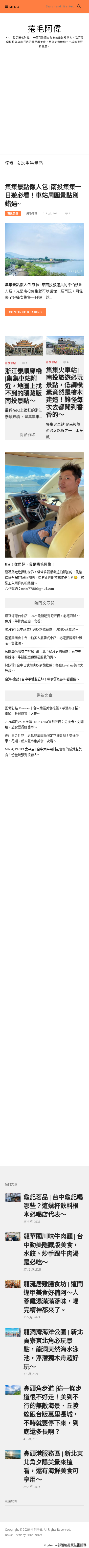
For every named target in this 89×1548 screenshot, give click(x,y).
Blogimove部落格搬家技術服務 (65, 1545)
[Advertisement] (44, 107)
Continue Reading (25, 312)
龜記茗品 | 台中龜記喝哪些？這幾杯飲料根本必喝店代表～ (53, 1206)
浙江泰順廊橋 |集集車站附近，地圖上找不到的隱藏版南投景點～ (23, 386)
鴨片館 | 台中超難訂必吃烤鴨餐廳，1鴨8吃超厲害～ (41, 629)
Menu (14, 7)
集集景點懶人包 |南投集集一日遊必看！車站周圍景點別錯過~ (43, 195)
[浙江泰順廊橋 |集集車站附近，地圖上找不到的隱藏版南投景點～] (24, 346)
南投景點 (10, 363)
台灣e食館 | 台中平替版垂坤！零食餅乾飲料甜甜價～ (42, 679)
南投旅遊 (12, 213)
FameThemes (34, 1535)
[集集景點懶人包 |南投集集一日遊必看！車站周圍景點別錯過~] (44, 249)
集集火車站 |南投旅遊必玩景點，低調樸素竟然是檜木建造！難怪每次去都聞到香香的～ (64, 392)
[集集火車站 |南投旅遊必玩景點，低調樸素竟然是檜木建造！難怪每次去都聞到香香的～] (65, 345)
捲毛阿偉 (44, 29)
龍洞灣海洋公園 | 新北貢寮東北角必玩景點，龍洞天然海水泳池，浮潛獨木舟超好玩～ (53, 1349)
